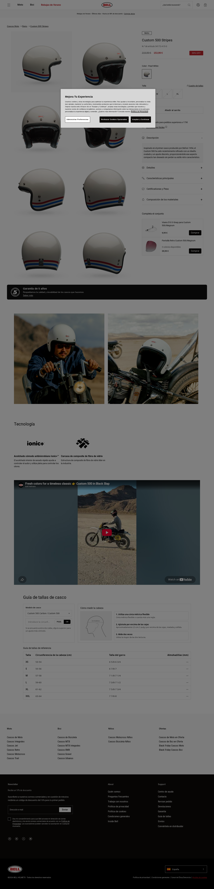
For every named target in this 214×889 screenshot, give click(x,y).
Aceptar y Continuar (140, 119)
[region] (108, 108)
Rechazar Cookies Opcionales (114, 119)
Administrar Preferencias (78, 119)
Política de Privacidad (139, 111)
